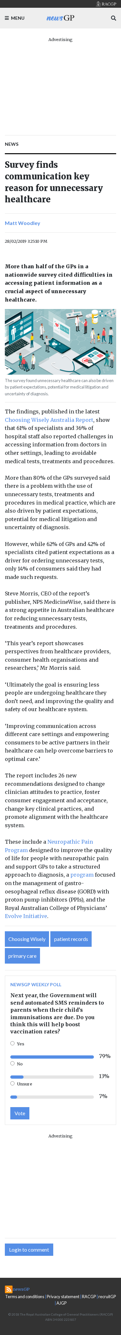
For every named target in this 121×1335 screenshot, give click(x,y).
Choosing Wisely (26, 939)
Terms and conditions (24, 1296)
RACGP (89, 1296)
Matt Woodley (22, 223)
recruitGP (107, 1296)
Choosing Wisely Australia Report (49, 420)
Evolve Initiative (26, 916)
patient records (71, 939)
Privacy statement (63, 1296)
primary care (22, 956)
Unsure (24, 1083)
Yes (20, 1043)
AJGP (61, 1303)
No (20, 1063)
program (82, 874)
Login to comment (29, 1249)
